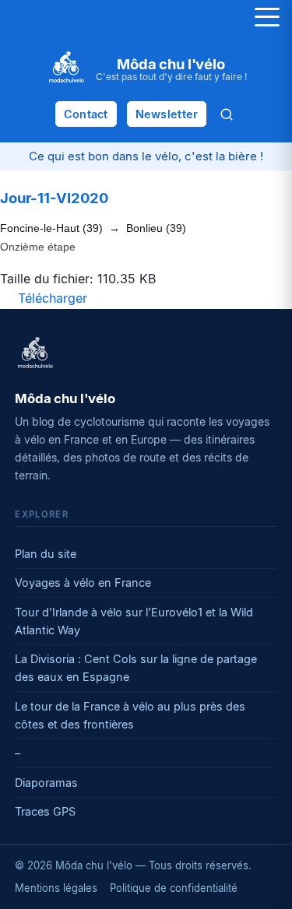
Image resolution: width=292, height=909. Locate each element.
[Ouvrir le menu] (267, 17)
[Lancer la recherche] (226, 114)
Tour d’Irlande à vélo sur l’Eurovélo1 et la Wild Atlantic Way (134, 621)
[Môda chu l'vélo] (35, 354)
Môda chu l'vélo (170, 64)
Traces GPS (45, 811)
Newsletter (167, 114)
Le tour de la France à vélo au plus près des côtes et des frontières (130, 715)
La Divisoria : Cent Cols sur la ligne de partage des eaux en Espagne (136, 667)
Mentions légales (56, 888)
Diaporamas (46, 782)
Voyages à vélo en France (83, 582)
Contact (86, 114)
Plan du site (45, 553)
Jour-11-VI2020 (54, 197)
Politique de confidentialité (173, 888)
